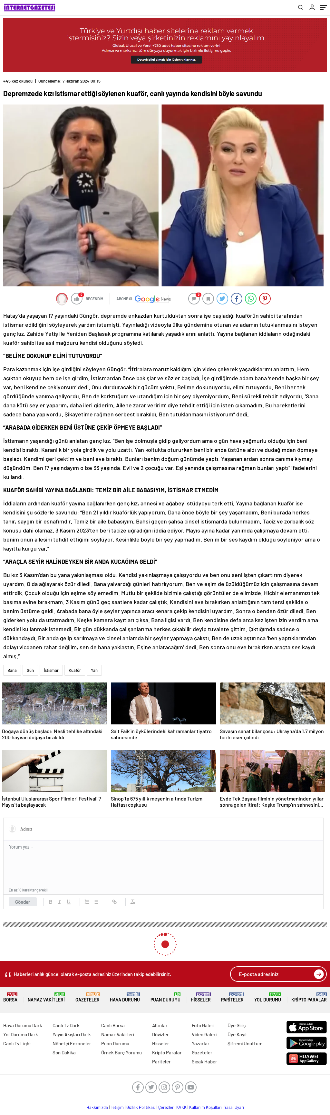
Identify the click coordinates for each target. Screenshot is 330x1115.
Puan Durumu (165, 997)
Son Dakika (64, 1052)
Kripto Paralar (309, 997)
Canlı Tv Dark (66, 1025)
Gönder (22, 902)
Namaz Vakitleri (46, 997)
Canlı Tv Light (17, 1043)
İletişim (117, 1107)
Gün (30, 670)
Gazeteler (87, 997)
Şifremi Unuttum (245, 1043)
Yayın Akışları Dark (72, 1034)
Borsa (10, 997)
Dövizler (160, 1034)
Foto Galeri (203, 1025)
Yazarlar (200, 1043)
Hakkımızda (97, 1107)
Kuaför (75, 670)
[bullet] (96, 902)
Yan (94, 670)
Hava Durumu (125, 997)
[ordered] (87, 902)
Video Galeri (204, 1034)
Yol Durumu (267, 997)
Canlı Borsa (113, 1025)
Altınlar (160, 1025)
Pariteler (232, 997)
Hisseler (201, 997)
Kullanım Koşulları (205, 1107)
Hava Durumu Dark (22, 1025)
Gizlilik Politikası (141, 1107)
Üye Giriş (237, 1025)
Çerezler (166, 1107)
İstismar (51, 670)
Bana (12, 670)
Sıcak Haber (204, 1061)
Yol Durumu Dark (20, 1034)
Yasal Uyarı (234, 1107)
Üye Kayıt (237, 1034)
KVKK (181, 1107)
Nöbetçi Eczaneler (72, 1043)
